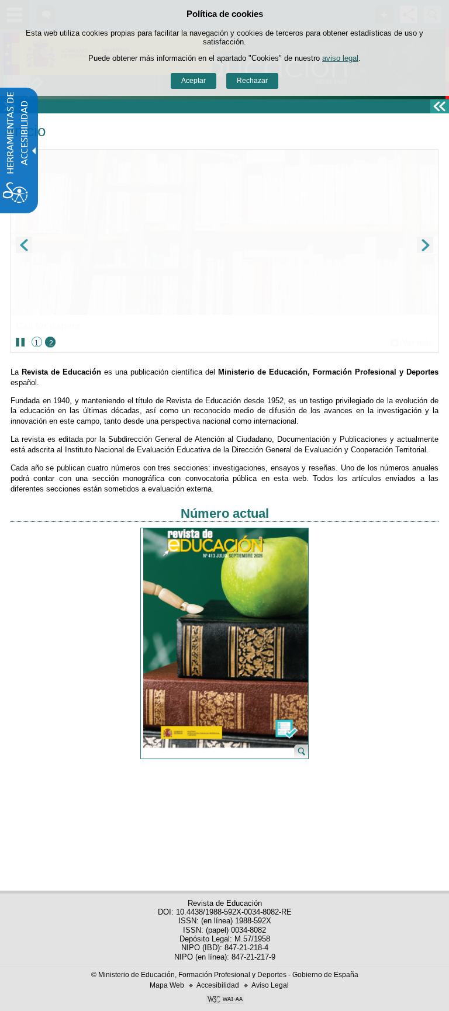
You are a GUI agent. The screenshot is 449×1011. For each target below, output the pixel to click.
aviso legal (340, 58)
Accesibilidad (217, 985)
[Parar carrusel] (20, 342)
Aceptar (193, 81)
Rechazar (252, 81)
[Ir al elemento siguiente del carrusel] (425, 245)
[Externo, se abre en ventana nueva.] (224, 1000)
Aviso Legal (270, 985)
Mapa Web (167, 985)
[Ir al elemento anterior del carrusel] (24, 245)
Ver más (412, 342)
